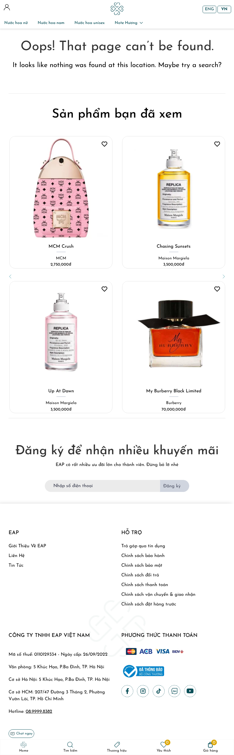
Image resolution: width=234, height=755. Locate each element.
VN (224, 9)
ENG (209, 9)
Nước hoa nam (51, 23)
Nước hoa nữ (16, 23)
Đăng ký (172, 486)
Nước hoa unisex (89, 23)
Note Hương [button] (126, 23)
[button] (10, 276)
